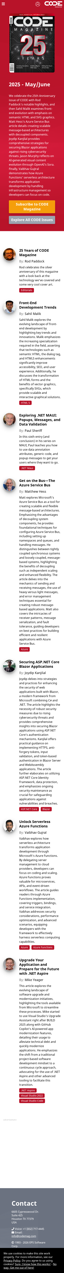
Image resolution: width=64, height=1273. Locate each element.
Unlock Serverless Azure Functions (34, 823)
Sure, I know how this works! (33, 1264)
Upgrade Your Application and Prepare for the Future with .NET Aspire (39, 967)
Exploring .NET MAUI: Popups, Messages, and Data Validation (39, 420)
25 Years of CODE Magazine (34, 252)
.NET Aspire (28, 1090)
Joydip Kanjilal (35, 673)
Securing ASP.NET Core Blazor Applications (39, 664)
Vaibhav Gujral (36, 832)
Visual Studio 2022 (32, 1095)
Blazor (46, 809)
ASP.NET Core (29, 809)
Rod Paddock (34, 261)
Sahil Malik (33, 313)
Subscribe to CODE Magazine (32, 206)
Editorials (26, 290)
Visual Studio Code (32, 1100)
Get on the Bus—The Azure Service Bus (37, 482)
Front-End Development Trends (37, 305)
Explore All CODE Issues (32, 219)
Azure (24, 649)
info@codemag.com (24, 1236)
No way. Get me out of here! (30, 1265)
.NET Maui (27, 468)
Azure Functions (42, 947)
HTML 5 (25, 402)
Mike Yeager (34, 980)
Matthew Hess (35, 491)
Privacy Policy (12, 1260)
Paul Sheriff (33, 430)
